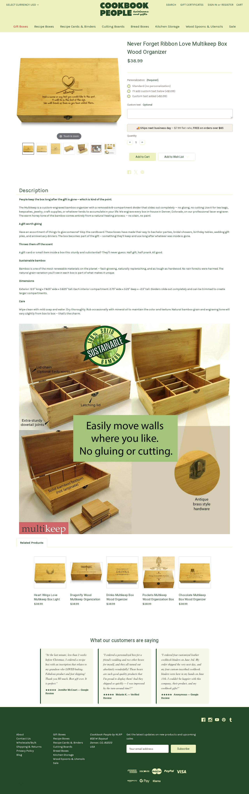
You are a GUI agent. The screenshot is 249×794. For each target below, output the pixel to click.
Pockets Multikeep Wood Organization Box (158, 597)
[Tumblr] (231, 720)
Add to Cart (50, 575)
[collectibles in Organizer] (96, 148)
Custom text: (139, 104)
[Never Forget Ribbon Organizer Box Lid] (42, 148)
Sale (232, 26)
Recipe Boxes (44, 26)
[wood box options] (110, 148)
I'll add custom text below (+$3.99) (153, 91)
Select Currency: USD (21, 4)
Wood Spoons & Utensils (204, 26)
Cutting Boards (113, 26)
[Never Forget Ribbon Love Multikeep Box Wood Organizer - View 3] (55, 148)
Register (227, 4)
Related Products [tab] (31, 542)
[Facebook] (129, 172)
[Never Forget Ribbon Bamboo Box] (69, 148)
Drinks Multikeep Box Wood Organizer (120, 597)
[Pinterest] (142, 172)
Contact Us (23, 738)
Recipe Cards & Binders (78, 26)
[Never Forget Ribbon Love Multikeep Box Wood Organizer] (28, 148)
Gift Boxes (20, 26)
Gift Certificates (191, 4)
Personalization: (143, 80)
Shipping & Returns (29, 746)
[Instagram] (210, 720)
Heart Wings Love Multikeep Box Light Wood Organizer (47, 597)
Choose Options (86, 575)
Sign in (212, 4)
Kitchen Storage (167, 26)
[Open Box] (83, 148)
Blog (19, 755)
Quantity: (132, 135)
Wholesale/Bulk (26, 742)
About (20, 734)
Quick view (50, 569)
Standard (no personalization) (151, 86)
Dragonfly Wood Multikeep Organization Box (85, 597)
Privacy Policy (25, 750)
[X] (136, 172)
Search (171, 4)
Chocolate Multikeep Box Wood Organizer (192, 597)
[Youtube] (217, 720)
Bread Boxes (140, 26)
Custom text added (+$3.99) (149, 96)
